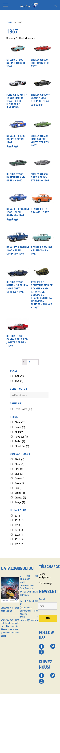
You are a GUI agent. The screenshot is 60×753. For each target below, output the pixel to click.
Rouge (20, 502)
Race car (21, 436)
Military (20, 431)
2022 (19, 544)
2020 (19, 534)
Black (19, 459)
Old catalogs (45, 583)
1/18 (19, 376)
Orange (20, 497)
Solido (10, 22)
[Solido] (30, 5)
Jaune (20, 492)
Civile (20, 422)
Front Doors (23, 409)
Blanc (19, 464)
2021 (19, 539)
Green (19, 483)
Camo (19, 478)
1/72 (19, 381)
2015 (19, 515)
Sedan (20, 441)
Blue (19, 473)
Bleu (19, 469)
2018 (19, 525)
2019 (19, 529)
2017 (19, 520)
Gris (19, 488)
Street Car (22, 446)
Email (42, 599)
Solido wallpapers (45, 575)
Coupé (20, 427)
